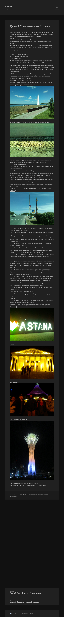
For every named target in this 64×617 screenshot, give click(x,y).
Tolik (21, 494)
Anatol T (9, 6)
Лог (25, 494)
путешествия (44, 494)
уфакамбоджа (13, 496)
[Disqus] (32, 519)
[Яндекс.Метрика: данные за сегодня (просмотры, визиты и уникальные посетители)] (15, 614)
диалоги (38, 494)
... (35, 613)
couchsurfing (32, 494)
